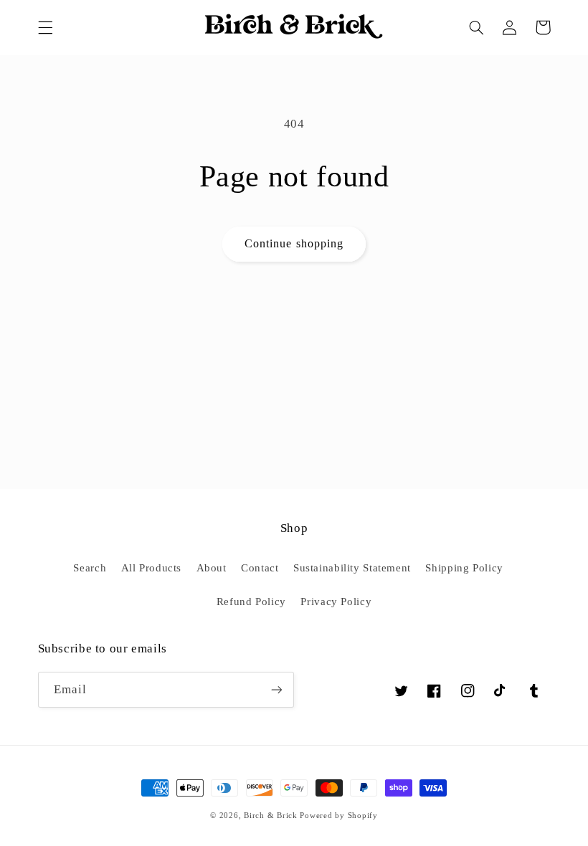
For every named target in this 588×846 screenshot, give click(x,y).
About (211, 568)
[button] (45, 27)
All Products (151, 568)
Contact (259, 568)
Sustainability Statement (352, 568)
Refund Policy (251, 601)
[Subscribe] (276, 689)
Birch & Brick (271, 815)
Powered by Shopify (338, 815)
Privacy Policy (335, 601)
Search (89, 568)
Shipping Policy (464, 568)
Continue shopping (294, 243)
